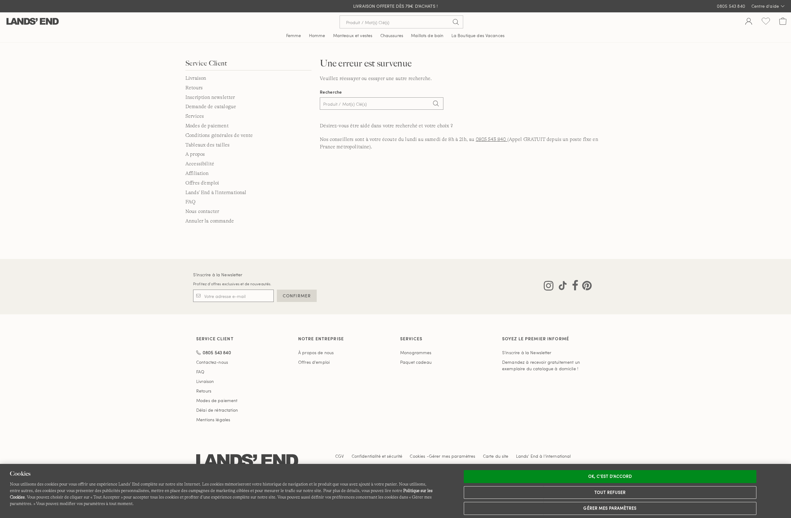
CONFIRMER (297, 296)
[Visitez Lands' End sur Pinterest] (585, 287)
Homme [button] (317, 35)
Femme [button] (293, 35)
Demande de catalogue (210, 106)
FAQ (190, 202)
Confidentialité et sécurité (377, 456)
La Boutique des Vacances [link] (478, 35)
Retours (194, 88)
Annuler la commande (209, 221)
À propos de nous (316, 352)
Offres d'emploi (202, 183)
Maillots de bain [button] (427, 35)
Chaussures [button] (391, 35)
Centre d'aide (765, 6)
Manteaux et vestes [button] (353, 35)
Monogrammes (416, 352)
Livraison (195, 78)
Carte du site (496, 456)
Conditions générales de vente (219, 135)
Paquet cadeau (416, 362)
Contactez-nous (212, 362)
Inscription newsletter (210, 97)
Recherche (331, 92)
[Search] (436, 104)
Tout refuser (610, 492)
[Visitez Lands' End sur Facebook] (573, 287)
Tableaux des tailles (207, 145)
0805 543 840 (731, 6)
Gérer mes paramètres (610, 508)
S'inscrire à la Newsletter (218, 275)
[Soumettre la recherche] (456, 21)
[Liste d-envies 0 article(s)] (766, 21)
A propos (195, 154)
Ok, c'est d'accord (610, 476)
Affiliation (197, 173)
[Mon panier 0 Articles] (782, 21)
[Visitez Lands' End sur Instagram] (548, 287)
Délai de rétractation (217, 410)
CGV (339, 456)
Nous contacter (202, 211)
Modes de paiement (207, 126)
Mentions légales (213, 419)
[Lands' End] (32, 22)
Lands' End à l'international (215, 192)
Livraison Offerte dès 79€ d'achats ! (395, 6)
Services (194, 116)
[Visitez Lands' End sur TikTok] (560, 287)
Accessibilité (199, 164)
